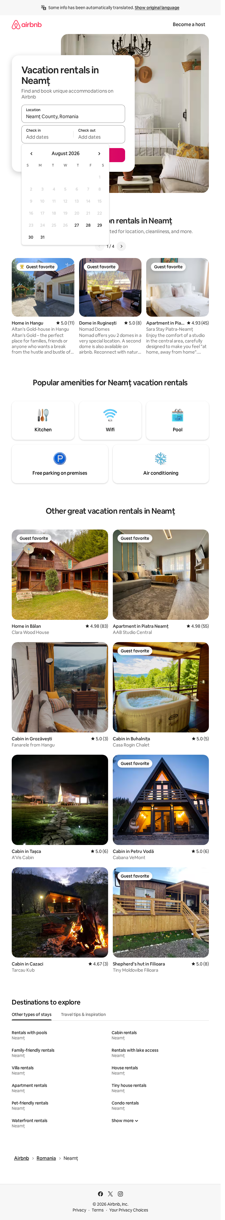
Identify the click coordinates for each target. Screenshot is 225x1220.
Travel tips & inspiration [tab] (83, 1014)
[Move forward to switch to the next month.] (99, 153)
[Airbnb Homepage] (27, 24)
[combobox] (73, 116)
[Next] (121, 246)
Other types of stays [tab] (32, 1014)
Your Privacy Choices (128, 1210)
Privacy (79, 1210)
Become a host (189, 24)
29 (99, 225)
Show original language (157, 7)
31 (42, 237)
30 (30, 237)
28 (88, 225)
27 (76, 225)
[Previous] (99, 246)
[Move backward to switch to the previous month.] (31, 153)
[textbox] (47, 136)
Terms (98, 1210)
